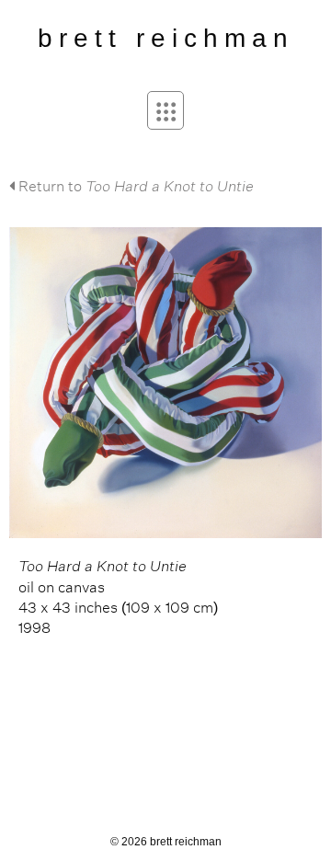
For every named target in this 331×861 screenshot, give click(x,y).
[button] (165, 111)
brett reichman (166, 38)
